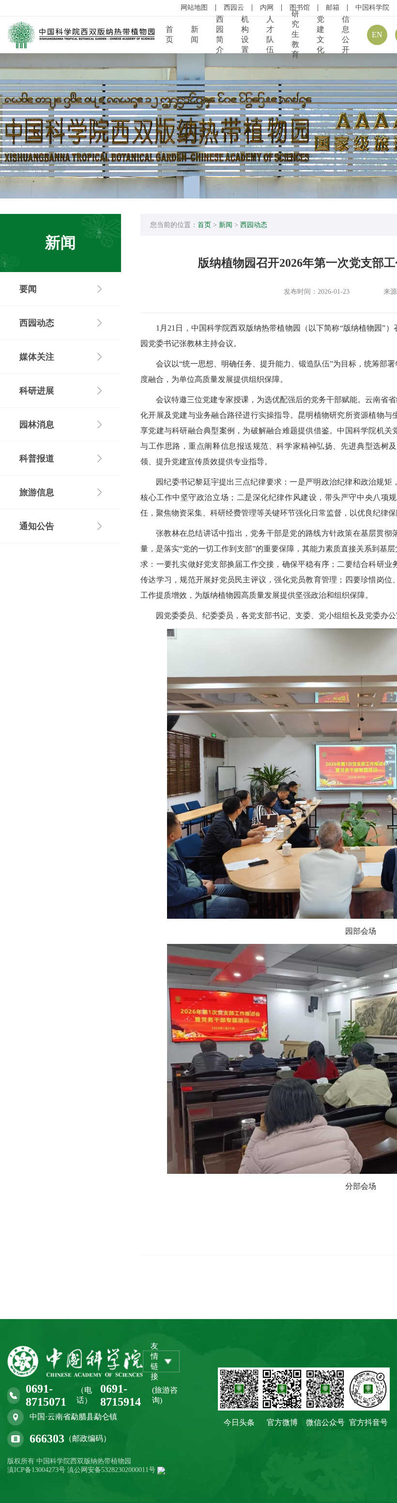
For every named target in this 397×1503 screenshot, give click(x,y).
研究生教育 (295, 34)
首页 (169, 34)
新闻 (194, 34)
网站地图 (194, 7)
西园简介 (220, 34)
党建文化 (320, 34)
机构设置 (245, 34)
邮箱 (332, 7)
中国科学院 (372, 7)
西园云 (234, 7)
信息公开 (346, 34)
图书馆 (300, 7)
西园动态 (253, 224)
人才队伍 (270, 34)
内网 (267, 7)
